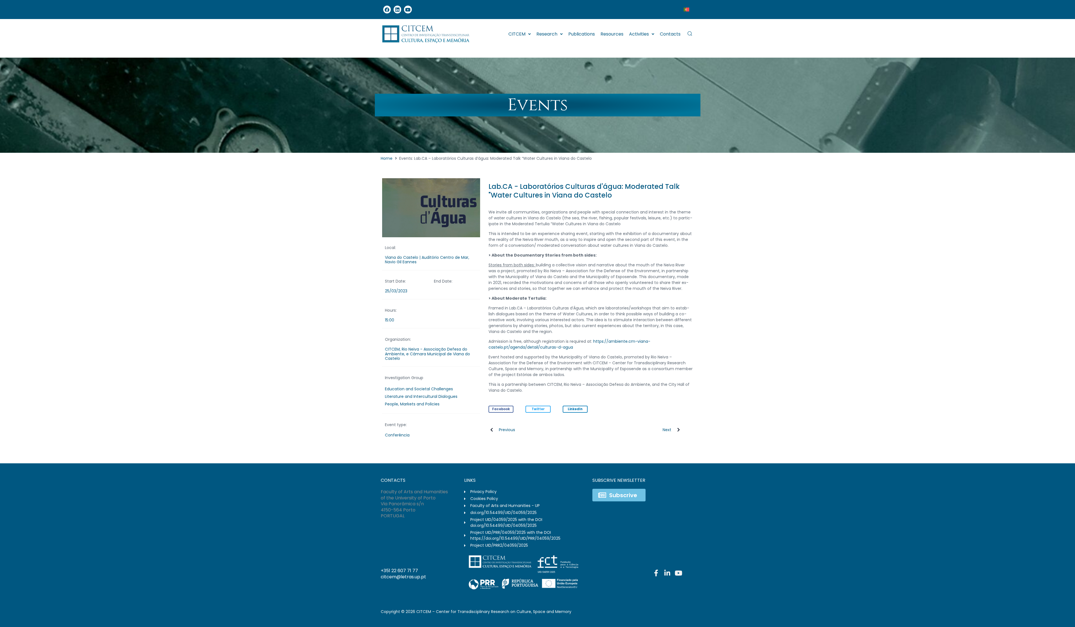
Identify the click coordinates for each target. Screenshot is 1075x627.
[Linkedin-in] (667, 573)
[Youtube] (408, 9)
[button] (501, 409)
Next (667, 430)
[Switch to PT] (686, 9)
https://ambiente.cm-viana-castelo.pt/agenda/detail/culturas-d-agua (569, 344)
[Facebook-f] (656, 573)
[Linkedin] (397, 9)
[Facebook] (387, 9)
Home (386, 158)
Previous (507, 430)
